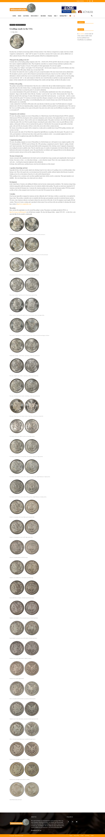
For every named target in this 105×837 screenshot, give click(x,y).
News (19, 15)
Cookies (82, 835)
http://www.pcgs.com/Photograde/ (18, 212)
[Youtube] (92, 1)
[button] (92, 16)
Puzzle (50, 15)
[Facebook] (87, 1)
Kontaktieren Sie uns (36, 830)
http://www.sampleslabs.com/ (24, 204)
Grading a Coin (20, 24)
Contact (92, 835)
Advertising (87, 835)
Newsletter (63, 15)
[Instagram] (90, 1)
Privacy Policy (76, 835)
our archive (81, 33)
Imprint (71, 835)
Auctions (26, 15)
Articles (12, 24)
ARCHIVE (80, 29)
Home (14, 15)
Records (43, 15)
